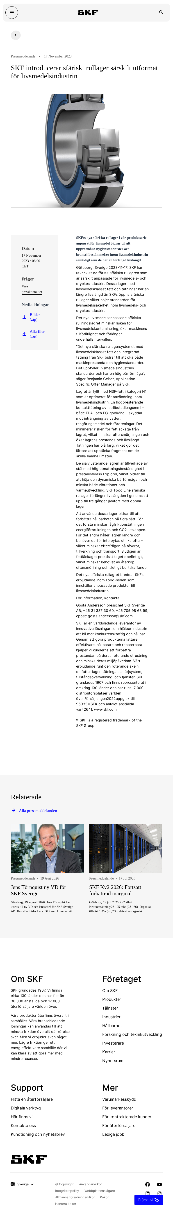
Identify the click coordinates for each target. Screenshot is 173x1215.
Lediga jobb (113, 1134)
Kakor (104, 1197)
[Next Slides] (150, 886)
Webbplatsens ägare (99, 1191)
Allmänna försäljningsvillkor (75, 1197)
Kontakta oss (23, 1125)
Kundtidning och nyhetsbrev (38, 1134)
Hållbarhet (112, 1025)
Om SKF (110, 990)
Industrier (111, 1016)
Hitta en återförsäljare (32, 1099)
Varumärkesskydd (119, 1099)
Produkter (111, 999)
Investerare (113, 1043)
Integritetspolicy (67, 1191)
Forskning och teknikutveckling (132, 1034)
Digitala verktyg (26, 1108)
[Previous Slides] (22, 886)
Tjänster (110, 1008)
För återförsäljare (118, 1125)
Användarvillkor (90, 1184)
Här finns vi (21, 1116)
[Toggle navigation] (11, 13)
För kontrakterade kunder (126, 1116)
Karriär (108, 1052)
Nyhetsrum (112, 1060)
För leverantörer (117, 1108)
